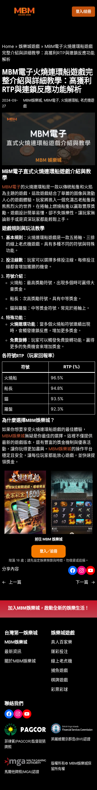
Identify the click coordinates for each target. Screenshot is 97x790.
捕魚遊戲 (59, 670)
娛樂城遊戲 (29, 46)
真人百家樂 (61, 642)
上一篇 (15, 582)
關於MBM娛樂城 (20, 660)
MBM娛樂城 (32, 100)
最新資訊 (12, 651)
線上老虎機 (61, 660)
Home (8, 46)
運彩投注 (59, 651)
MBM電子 (51, 100)
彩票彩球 (59, 689)
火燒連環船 (69, 100)
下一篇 (82, 582)
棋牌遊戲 (59, 679)
